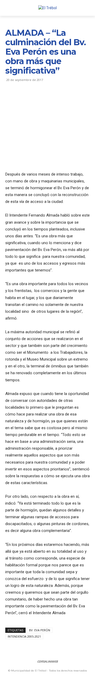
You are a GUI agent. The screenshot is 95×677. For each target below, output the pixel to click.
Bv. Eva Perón (39, 630)
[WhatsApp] (47, 99)
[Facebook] (10, 99)
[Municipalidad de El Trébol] (47, 8)
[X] (22, 99)
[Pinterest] (35, 99)
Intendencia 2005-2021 (24, 636)
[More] (59, 99)
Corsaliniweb (47, 661)
